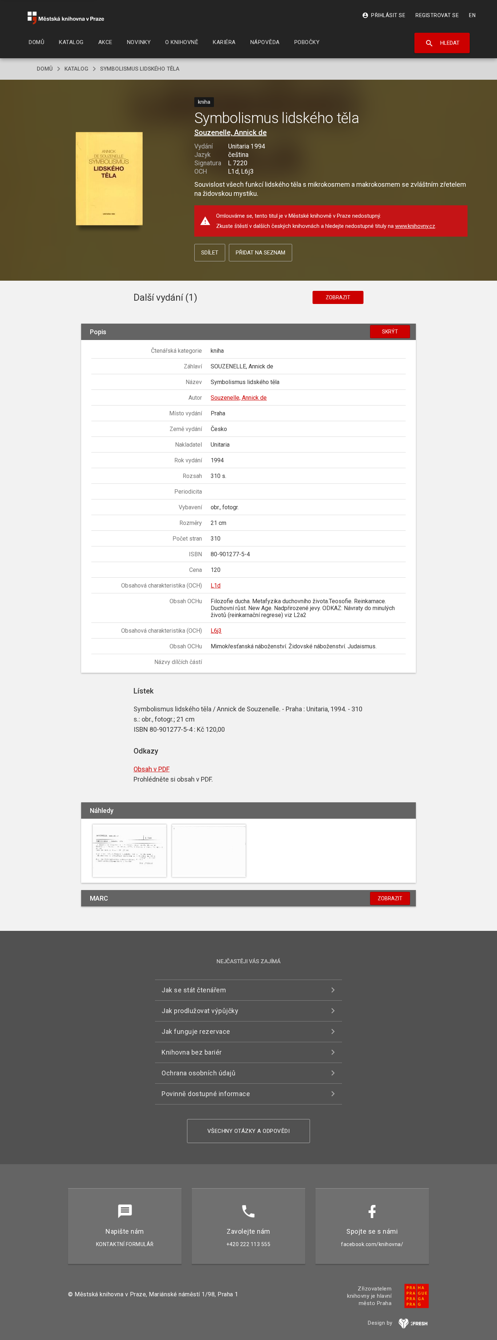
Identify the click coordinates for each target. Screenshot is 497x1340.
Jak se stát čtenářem (194, 990)
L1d (215, 585)
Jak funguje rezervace (196, 1031)
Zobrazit (338, 297)
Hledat (442, 43)
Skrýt (390, 332)
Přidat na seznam (260, 252)
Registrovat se (437, 15)
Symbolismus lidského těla (139, 69)
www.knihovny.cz (415, 226)
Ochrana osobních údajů (198, 1073)
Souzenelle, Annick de (230, 132)
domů (45, 69)
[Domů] (65, 18)
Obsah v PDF (152, 769)
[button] (109, 179)
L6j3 (216, 630)
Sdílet (209, 252)
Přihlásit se (383, 15)
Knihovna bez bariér (192, 1052)
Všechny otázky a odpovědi (248, 1131)
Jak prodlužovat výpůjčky (200, 1011)
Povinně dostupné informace (206, 1094)
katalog (76, 69)
